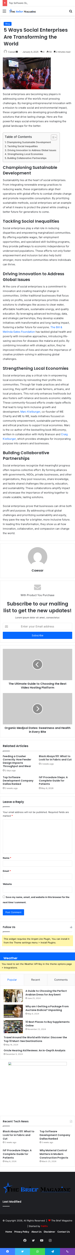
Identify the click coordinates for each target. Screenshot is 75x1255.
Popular (12, 979)
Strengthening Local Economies (25, 154)
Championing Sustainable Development (29, 142)
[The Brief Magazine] (23, 11)
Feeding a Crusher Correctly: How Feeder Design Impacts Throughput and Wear (17, 761)
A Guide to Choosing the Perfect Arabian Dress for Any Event (46, 992)
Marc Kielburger (30, 411)
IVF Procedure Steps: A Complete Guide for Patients (53, 781)
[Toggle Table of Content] (52, 137)
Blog (7, 23)
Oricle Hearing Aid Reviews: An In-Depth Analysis (34, 1050)
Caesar (11, 51)
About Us (36, 1231)
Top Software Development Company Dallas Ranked (37, 3)
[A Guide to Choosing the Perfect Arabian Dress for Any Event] (13, 995)
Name (7, 858)
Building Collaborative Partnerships (26, 158)
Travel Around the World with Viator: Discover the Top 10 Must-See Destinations (35, 1039)
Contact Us (63, 1231)
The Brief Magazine (61, 1220)
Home (8, 1231)
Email (7, 871)
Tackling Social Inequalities (22, 146)
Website (7, 884)
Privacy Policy (21, 1231)
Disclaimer (49, 1231)
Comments (61, 979)
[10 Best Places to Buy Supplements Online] (13, 1026)
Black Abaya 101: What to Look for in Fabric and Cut (55, 757)
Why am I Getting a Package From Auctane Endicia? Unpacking (47, 1008)
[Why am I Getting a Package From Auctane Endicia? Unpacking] (13, 1011)
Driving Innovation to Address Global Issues (32, 150)
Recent (35, 979)
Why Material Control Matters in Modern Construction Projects (54, 1154)
